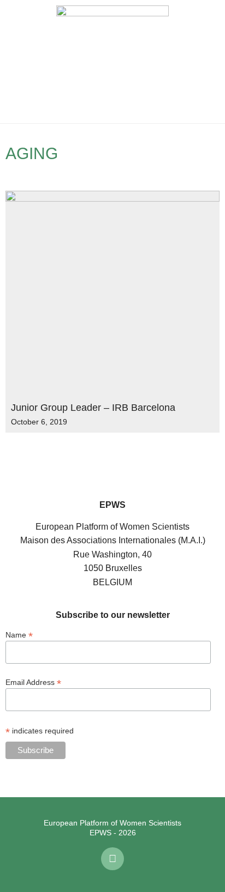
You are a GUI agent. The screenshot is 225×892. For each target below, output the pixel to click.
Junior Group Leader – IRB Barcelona (93, 407)
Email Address (33, 682)
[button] (16, 61)
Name (19, 634)
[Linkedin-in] (112, 858)
